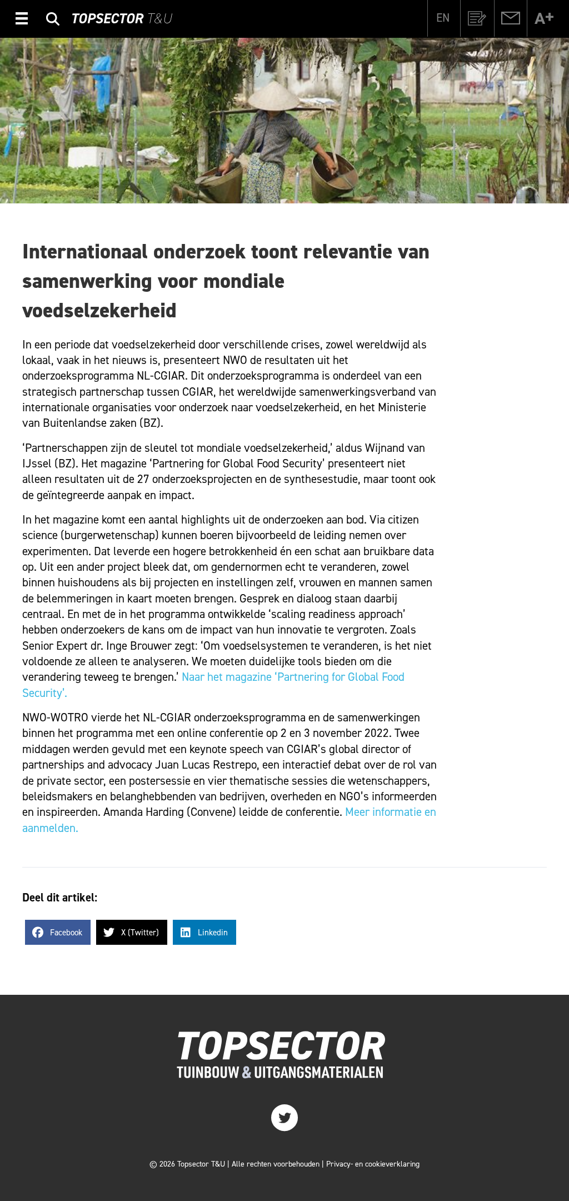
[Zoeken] (52, 20)
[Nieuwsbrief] (477, 18)
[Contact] (511, 18)
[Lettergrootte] (544, 18)
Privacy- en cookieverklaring (373, 1164)
